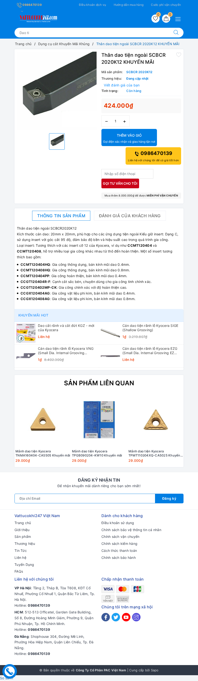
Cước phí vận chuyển (166, 5)
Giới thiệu (22, 530)
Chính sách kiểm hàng (119, 543)
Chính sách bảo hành (118, 557)
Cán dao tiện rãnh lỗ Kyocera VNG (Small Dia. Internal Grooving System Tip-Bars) (65, 350)
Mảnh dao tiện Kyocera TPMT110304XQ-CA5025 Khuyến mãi (154, 453)
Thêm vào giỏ (129, 138)
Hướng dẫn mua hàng (129, 5)
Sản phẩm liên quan (99, 383)
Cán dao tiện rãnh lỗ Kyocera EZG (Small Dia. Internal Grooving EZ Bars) (149, 350)
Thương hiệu (24, 543)
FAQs (18, 571)
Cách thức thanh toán (119, 550)
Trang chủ (22, 523)
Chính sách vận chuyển (120, 536)
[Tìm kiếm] (176, 32)
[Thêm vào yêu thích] (178, 54)
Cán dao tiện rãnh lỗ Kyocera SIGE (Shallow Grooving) (150, 327)
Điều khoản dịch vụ (92, 5)
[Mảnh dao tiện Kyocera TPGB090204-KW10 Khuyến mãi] (99, 419)
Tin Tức (20, 550)
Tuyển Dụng (24, 564)
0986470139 (32, 5)
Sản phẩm (22, 536)
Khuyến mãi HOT (33, 315)
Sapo (155, 670)
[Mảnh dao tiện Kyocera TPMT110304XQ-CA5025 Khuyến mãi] (155, 419)
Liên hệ (20, 557)
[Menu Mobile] (179, 18)
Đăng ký (169, 498)
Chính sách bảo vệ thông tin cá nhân (131, 530)
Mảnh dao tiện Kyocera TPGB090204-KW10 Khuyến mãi (97, 453)
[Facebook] (105, 617)
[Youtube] (126, 617)
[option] (57, 91)
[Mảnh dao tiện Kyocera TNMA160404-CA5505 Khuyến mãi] (42, 419)
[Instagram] (136, 617)
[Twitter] (116, 617)
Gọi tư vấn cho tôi (120, 183)
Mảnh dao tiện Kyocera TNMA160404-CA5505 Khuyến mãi (42, 453)
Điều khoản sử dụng (117, 523)
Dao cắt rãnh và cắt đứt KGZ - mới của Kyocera (66, 327)
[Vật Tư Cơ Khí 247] (37, 18)
